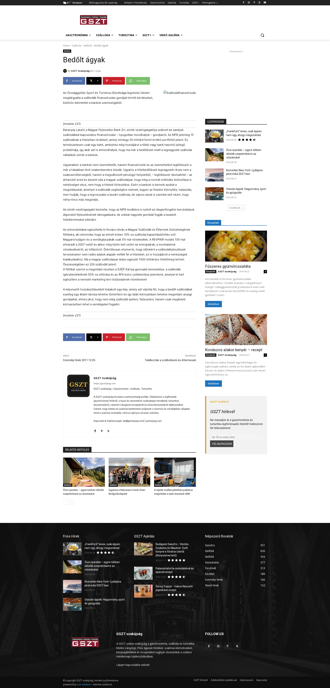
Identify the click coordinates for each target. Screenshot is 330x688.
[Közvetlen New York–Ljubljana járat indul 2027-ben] (214, 175)
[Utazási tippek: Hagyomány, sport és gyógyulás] (214, 193)
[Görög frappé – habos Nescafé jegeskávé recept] (143, 591)
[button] (262, 35)
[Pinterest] (254, 3)
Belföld (88, 45)
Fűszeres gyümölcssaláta (228, 266)
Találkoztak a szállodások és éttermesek (170, 360)
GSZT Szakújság (80, 70)
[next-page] (71, 502)
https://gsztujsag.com (105, 383)
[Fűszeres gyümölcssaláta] (236, 246)
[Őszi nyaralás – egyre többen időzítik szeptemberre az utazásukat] (84, 472)
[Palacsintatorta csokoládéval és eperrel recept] (143, 573)
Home (66, 45)
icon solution (84, 684)
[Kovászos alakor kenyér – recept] (236, 329)
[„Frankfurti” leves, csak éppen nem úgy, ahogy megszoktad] (214, 136)
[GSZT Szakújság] (65, 71)
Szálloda (76, 45)
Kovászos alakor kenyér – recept (233, 350)
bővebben (213, 304)
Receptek (210, 271)
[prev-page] (65, 502)
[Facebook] (243, 3)
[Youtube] (265, 3)
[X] (259, 3)
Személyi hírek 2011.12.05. (79, 360)
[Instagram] (249, 3)
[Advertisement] (193, 19)
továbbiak (234, 207)
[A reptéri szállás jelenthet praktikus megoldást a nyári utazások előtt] (175, 472)
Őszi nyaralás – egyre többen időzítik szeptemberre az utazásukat (243, 153)
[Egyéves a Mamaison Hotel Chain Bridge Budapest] (129, 472)
